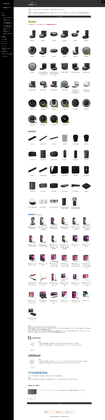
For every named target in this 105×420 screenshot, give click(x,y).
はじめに (32, 2)
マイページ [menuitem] (4, 41)
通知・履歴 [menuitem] (4, 51)
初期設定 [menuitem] (4, 36)
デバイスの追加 (59, 16)
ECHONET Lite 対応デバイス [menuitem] (8, 34)
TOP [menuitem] (3, 13)
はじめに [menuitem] (4, 15)
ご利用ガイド (6, 7)
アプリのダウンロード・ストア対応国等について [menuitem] (8, 23)
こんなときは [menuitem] (4, 56)
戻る (31, 398)
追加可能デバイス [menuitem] (6, 31)
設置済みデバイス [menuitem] (6, 28)
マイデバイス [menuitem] (4, 43)
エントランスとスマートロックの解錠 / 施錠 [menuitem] (8, 26)
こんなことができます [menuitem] (7, 17)
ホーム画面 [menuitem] (4, 39)
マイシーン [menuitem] (4, 45)
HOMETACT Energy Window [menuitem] (6, 49)
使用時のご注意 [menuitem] (6, 19)
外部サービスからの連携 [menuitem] (7, 53)
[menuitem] (7, 58)
